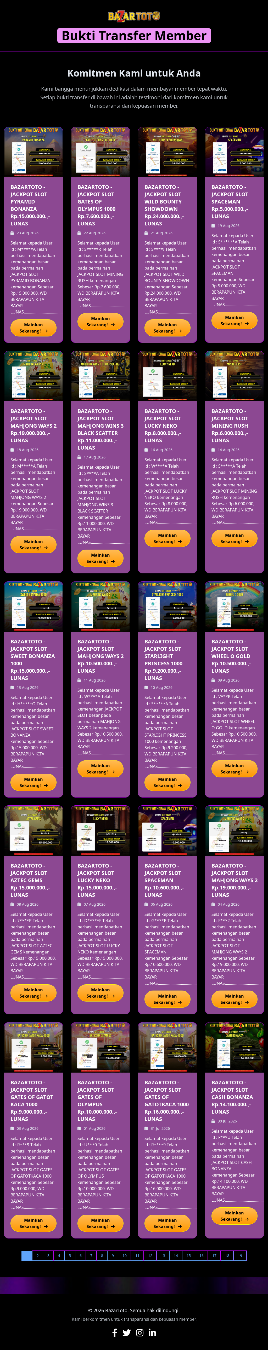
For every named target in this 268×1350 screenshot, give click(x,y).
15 (189, 1255)
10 (124, 1255)
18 (227, 1255)
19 (240, 1255)
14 (176, 1255)
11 (137, 1255)
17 (214, 1255)
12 (150, 1255)
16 (201, 1255)
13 (163, 1255)
